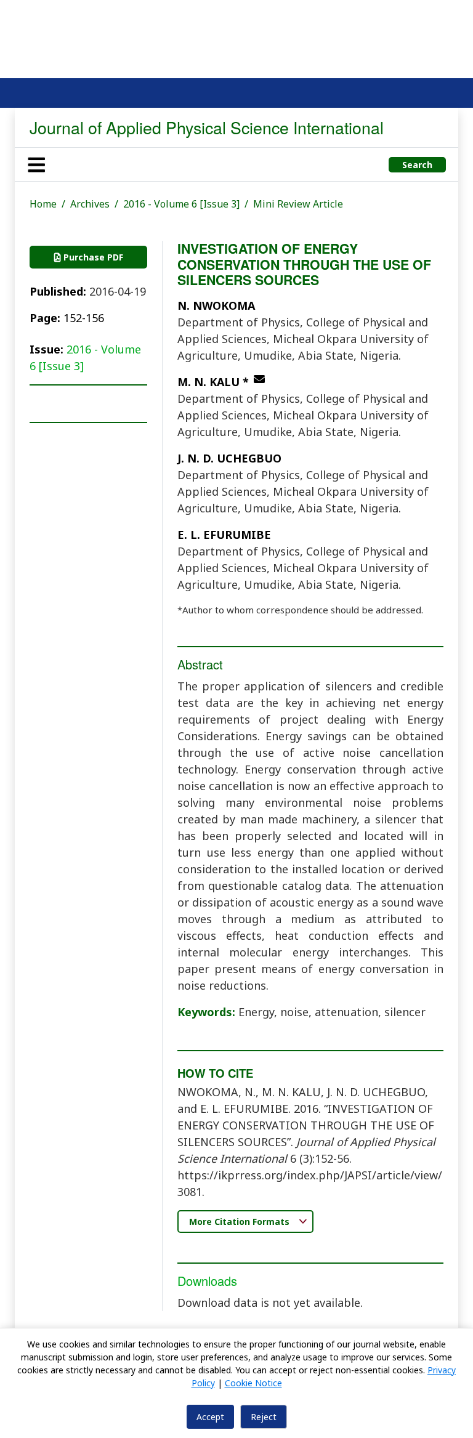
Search (417, 165)
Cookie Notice (253, 1383)
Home (43, 204)
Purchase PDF (92, 257)
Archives (90, 204)
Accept (210, 1417)
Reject (264, 1417)
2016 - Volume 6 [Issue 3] (181, 204)
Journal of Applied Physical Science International (207, 127)
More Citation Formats (240, 1221)
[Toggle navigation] (36, 164)
